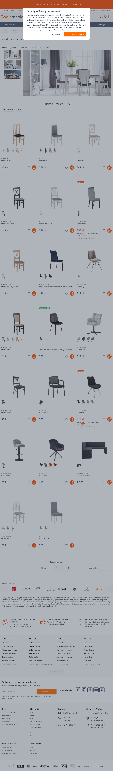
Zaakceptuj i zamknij (75, 34)
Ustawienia (56, 34)
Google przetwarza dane (62, 30)
